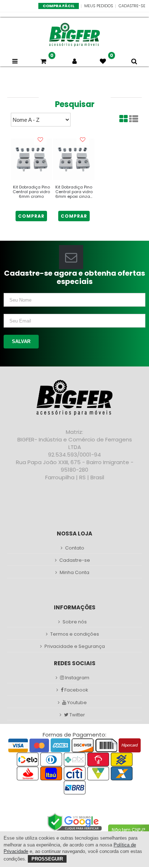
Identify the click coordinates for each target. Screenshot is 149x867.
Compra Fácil (58, 6)
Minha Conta (74, 572)
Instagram (76, 678)
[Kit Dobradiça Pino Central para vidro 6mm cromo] (31, 159)
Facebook (75, 690)
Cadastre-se (132, 6)
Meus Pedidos (98, 6)
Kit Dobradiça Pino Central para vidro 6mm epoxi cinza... (74, 191)
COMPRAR (31, 216)
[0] (45, 61)
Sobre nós (75, 622)
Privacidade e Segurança (74, 646)
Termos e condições (74, 634)
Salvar (21, 341)
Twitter (76, 715)
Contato (74, 548)
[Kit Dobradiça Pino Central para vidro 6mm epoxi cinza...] (73, 159)
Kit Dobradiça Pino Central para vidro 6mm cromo (31, 191)
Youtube (76, 702)
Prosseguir (47, 859)
